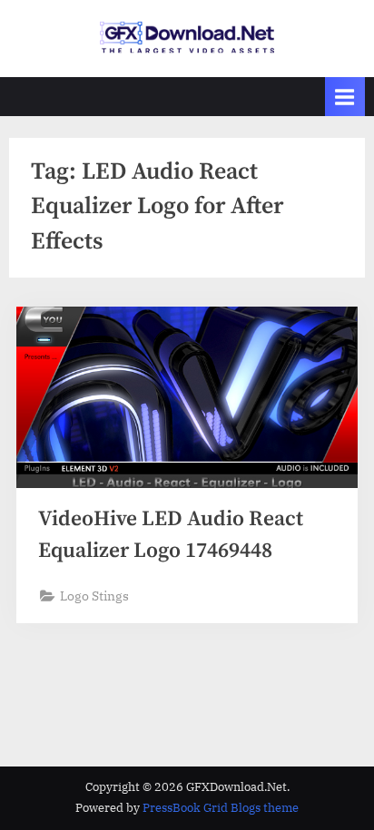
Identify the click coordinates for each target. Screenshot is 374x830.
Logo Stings (94, 596)
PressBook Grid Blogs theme (221, 807)
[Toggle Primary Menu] (345, 96)
